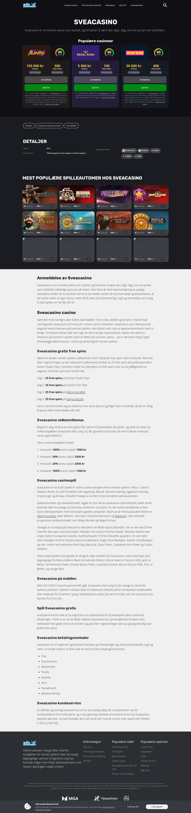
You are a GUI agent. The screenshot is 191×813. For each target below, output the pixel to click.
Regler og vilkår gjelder (52, 104)
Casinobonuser (120, 746)
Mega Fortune (75, 399)
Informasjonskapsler (94, 751)
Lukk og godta (157, 806)
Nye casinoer (119, 756)
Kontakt (87, 760)
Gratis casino (119, 760)
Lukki (143, 756)
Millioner (145, 765)
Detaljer (28, 125)
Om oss (87, 746)
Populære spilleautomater (49, 125)
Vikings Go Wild (76, 392)
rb (120, 516)
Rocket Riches (148, 760)
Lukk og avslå (132, 806)
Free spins (117, 751)
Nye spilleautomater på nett (124, 767)
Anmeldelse (71, 125)
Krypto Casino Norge (123, 773)
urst (123, 516)
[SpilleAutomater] (34, 5)
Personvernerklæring (94, 756)
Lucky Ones (147, 746)
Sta (117, 516)
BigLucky (145, 770)
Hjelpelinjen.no (55, 93)
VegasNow (146, 751)
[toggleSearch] (164, 5)
